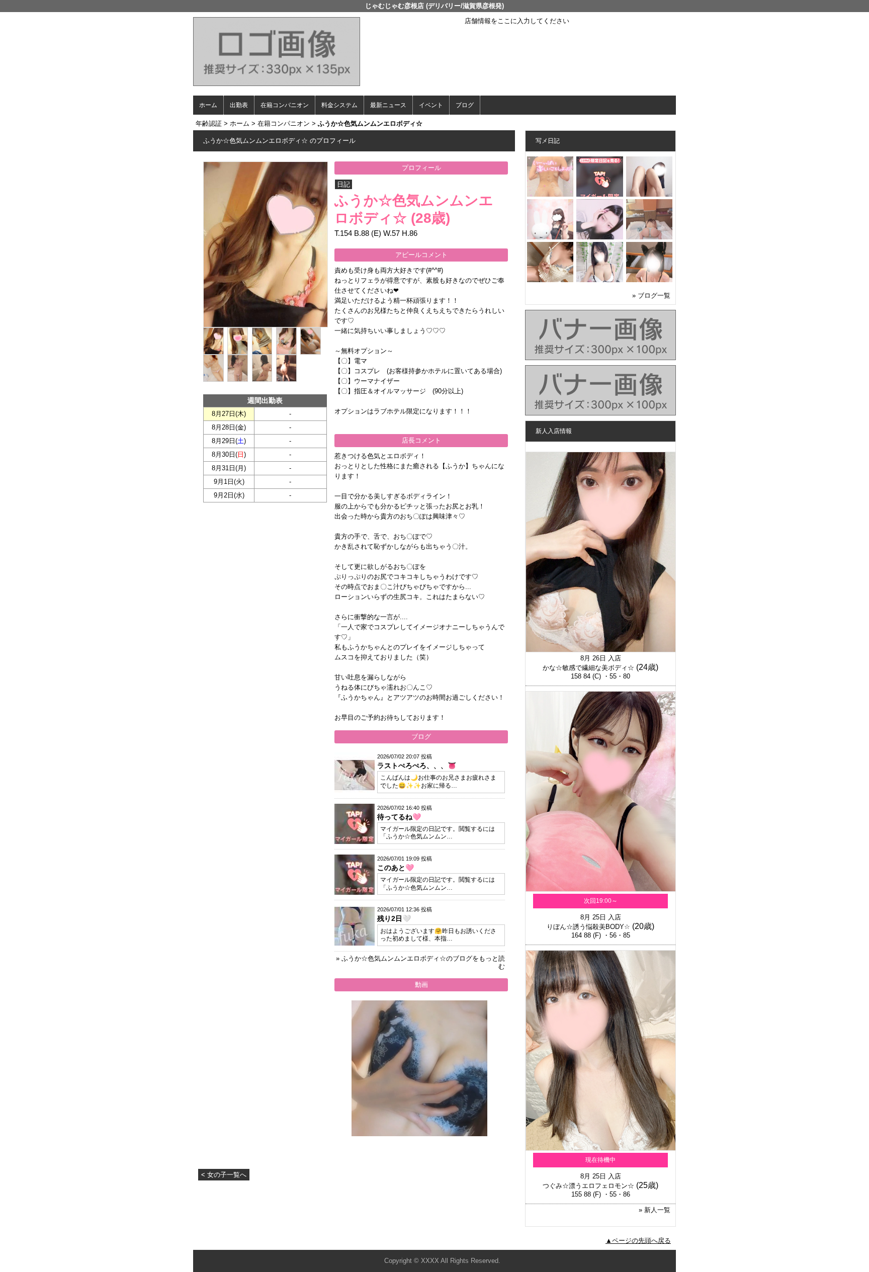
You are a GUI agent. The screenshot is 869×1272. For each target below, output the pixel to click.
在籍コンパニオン (284, 105)
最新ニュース (388, 105)
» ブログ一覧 (651, 295)
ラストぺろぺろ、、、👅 (416, 765)
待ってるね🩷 (399, 817)
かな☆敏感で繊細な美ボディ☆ (588, 667)
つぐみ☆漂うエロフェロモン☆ (588, 1186)
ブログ (465, 105)
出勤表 (239, 105)
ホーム (208, 105)
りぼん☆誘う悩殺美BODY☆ (588, 926)
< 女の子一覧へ (223, 1174)
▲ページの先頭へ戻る (638, 1240)
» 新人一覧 (654, 1210)
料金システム (339, 105)
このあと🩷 (395, 868)
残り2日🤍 (394, 918)
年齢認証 (209, 123)
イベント (431, 105)
